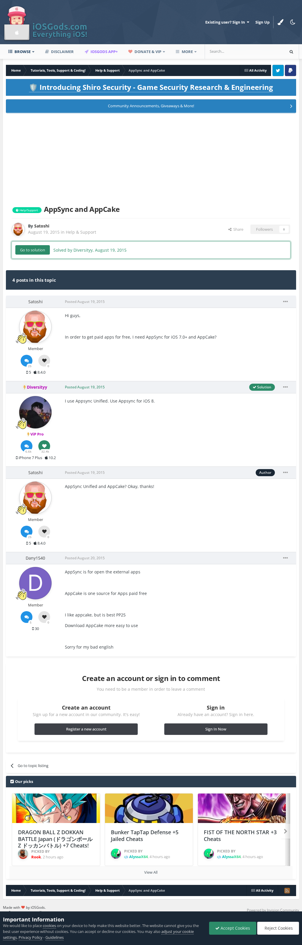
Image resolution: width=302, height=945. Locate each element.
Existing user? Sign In (226, 22)
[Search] (291, 51)
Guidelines (54, 937)
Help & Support (81, 232)
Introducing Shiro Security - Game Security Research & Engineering (151, 87)
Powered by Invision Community (273, 910)
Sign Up (262, 22)
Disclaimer (62, 51)
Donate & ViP (147, 51)
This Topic (268, 51)
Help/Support (28, 210)
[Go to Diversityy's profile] (35, 412)
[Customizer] (280, 22)
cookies (49, 925)
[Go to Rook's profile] (23, 854)
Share (237, 229)
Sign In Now (215, 729)
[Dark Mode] (293, 22)
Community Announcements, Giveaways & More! (151, 105)
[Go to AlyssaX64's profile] (116, 854)
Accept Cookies (234, 928)
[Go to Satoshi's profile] (18, 229)
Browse (22, 51)
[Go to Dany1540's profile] (35, 583)
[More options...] (285, 301)
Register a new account (86, 729)
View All (150, 872)
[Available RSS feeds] (287, 890)
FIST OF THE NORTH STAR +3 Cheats (240, 835)
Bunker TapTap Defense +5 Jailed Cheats (144, 835)
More (187, 51)
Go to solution (32, 250)
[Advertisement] (151, 158)
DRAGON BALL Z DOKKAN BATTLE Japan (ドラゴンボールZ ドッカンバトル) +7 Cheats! (55, 839)
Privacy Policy (30, 937)
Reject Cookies (278, 928)
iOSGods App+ (104, 51)
